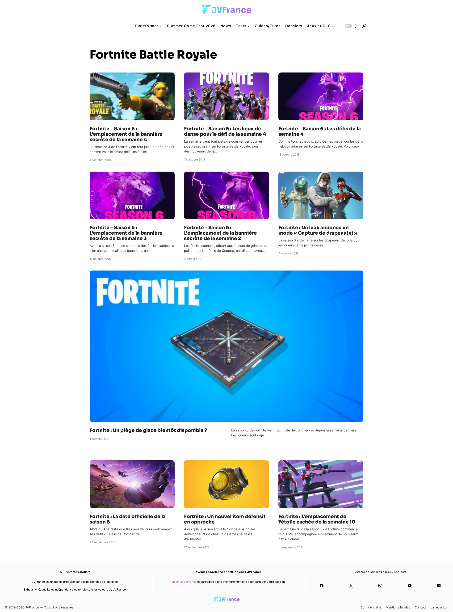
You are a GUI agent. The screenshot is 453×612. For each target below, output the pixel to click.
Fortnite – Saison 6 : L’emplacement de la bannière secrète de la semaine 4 (126, 134)
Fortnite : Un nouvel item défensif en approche (224, 519)
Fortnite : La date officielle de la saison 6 (128, 519)
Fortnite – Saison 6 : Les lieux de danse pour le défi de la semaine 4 (225, 131)
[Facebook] (321, 585)
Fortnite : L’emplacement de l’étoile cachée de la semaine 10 (316, 519)
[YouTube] (409, 585)
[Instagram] (380, 585)
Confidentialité (371, 607)
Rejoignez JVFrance (183, 581)
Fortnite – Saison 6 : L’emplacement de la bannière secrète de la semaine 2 (220, 233)
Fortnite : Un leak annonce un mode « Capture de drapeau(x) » (317, 230)
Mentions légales (398, 607)
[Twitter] (350, 585)
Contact (420, 607)
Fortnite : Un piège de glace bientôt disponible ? (148, 430)
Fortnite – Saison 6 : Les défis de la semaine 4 (319, 131)
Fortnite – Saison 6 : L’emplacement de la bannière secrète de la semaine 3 (126, 233)
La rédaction (439, 607)
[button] (350, 26)
